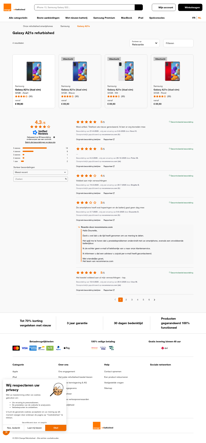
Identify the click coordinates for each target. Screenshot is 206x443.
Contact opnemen (112, 371)
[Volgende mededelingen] (154, 300)
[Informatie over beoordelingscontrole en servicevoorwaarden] (54, 137)
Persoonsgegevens (67, 388)
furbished (19, 9)
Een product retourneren (116, 377)
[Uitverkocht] (80, 71)
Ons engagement (66, 371)
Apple (15, 371)
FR (193, 17)
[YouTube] (181, 372)
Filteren (170, 43)
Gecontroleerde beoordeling (182, 121)
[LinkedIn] (167, 372)
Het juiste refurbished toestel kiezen (75, 377)
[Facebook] (152, 372)
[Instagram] (159, 372)
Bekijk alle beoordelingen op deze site (40, 142)
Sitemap (108, 388)
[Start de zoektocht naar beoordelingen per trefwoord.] (66, 179)
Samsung (65, 26)
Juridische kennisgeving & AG (72, 382)
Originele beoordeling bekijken (88, 139)
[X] (174, 372)
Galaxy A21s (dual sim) (28, 89)
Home (14, 26)
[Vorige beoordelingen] (115, 299)
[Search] (139, 7)
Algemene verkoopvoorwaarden (73, 399)
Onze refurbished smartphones (38, 26)
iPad (15, 377)
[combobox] (84, 7)
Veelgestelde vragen (114, 382)
